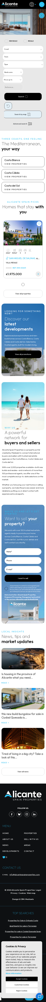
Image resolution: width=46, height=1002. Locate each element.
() (6, 857)
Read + (5, 683)
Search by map (20, 114)
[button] (39, 996)
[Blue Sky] (19, 814)
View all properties (23, 294)
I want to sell (23, 578)
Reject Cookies (21, 991)
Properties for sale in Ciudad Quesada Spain (23, 931)
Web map (31, 893)
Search (21, 96)
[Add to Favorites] (39, 223)
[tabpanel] (23, 249)
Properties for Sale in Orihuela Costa (23, 920)
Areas (27, 845)
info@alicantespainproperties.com (25, 874)
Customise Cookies (22, 985)
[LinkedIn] (34, 814)
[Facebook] (12, 814)
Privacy (14, 893)
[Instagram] (27, 814)
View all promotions (23, 354)
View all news (23, 771)
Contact (29, 851)
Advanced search (20, 124)
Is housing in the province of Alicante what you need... (19, 675)
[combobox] (23, 49)
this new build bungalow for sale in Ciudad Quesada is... (23, 715)
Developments (11, 851)
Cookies (22, 893)
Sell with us (31, 839)
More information (13, 973)
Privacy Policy (14, 589)
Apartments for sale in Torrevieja (23, 926)
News (5, 845)
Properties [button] (30, 833)
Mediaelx (29, 899)
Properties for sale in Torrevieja (23, 937)
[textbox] (23, 49)
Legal (38, 890)
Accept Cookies (21, 979)
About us (8, 839)
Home (6, 833)
